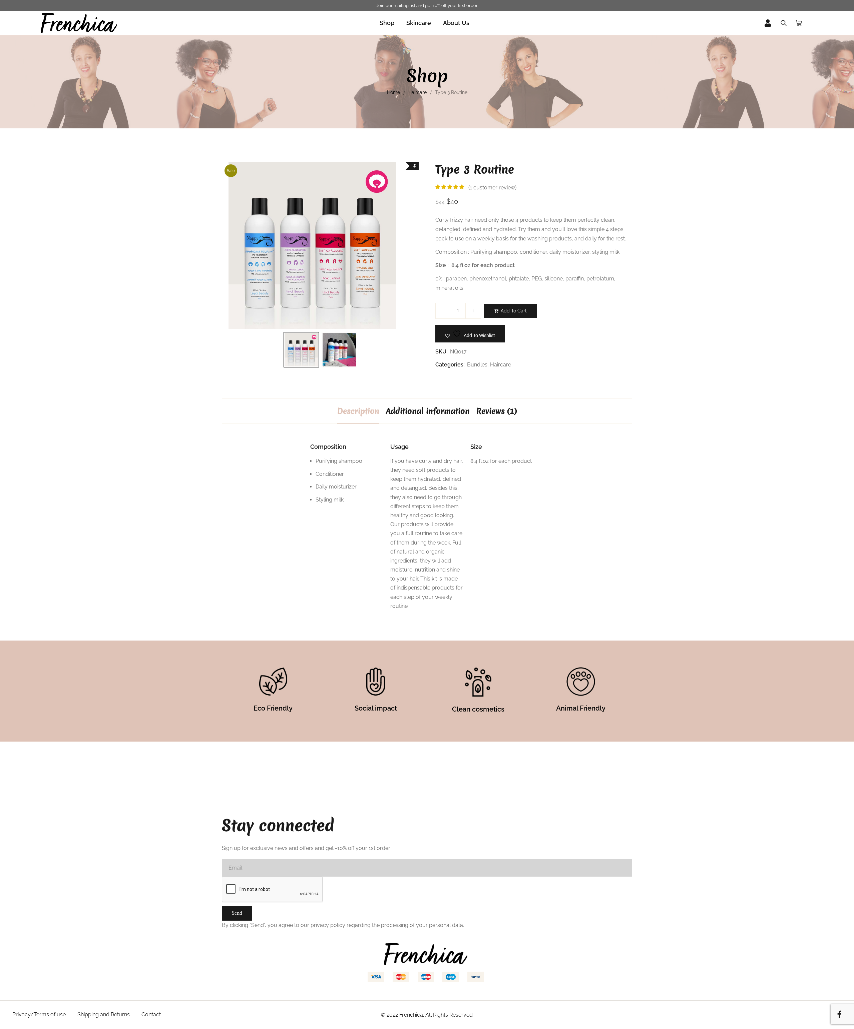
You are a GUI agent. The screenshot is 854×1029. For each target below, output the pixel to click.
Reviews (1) (496, 411)
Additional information (428, 411)
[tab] (358, 411)
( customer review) (492, 187)
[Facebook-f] (839, 1014)
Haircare (417, 92)
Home (393, 92)
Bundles (477, 364)
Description (358, 411)
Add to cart (514, 310)
